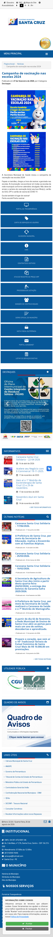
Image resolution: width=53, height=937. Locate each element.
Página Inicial (9, 64)
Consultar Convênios (13, 809)
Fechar (28, 929)
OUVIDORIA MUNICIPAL (26, 236)
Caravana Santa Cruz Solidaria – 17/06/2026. (32, 524)
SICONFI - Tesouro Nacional (16, 803)
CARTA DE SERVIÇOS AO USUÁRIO (26, 222)
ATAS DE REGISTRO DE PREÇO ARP (26, 277)
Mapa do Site (30, 3)
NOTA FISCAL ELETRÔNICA (26, 331)
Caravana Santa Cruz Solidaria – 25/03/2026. (32, 555)
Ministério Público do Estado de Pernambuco (23, 782)
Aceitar (28, 924)
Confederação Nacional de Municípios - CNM (23, 793)
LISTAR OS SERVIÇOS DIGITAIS (26, 358)
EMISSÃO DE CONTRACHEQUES (26, 304)
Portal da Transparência (11, 894)
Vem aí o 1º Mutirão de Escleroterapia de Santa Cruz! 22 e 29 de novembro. (29, 484)
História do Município (10, 874)
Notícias (20, 64)
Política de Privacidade (19, 917)
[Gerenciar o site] (49, 822)
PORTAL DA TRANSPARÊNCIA (26, 209)
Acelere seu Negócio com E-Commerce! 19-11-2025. (30, 470)
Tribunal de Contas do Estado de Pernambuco (24, 777)
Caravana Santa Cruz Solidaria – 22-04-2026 (28, 458)
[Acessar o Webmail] (45, 822)
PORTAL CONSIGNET (26, 345)
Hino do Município (9, 880)
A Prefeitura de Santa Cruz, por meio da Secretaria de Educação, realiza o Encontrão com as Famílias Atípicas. (33, 539)
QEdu (7, 798)
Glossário (10, 3)
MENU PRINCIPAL (13, 53)
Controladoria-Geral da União (17, 788)
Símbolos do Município (11, 877)
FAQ (20, 3)
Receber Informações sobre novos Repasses (23, 814)
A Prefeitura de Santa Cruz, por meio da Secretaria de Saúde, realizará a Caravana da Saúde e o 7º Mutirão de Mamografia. (33, 605)
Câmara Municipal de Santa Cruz (18, 761)
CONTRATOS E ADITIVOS (26, 263)
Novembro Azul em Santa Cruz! (30, 498)
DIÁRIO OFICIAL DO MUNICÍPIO (26, 318)
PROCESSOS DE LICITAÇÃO (26, 290)
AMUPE (8, 766)
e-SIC (26, 250)
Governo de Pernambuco (15, 772)
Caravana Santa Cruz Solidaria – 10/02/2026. (32, 567)
